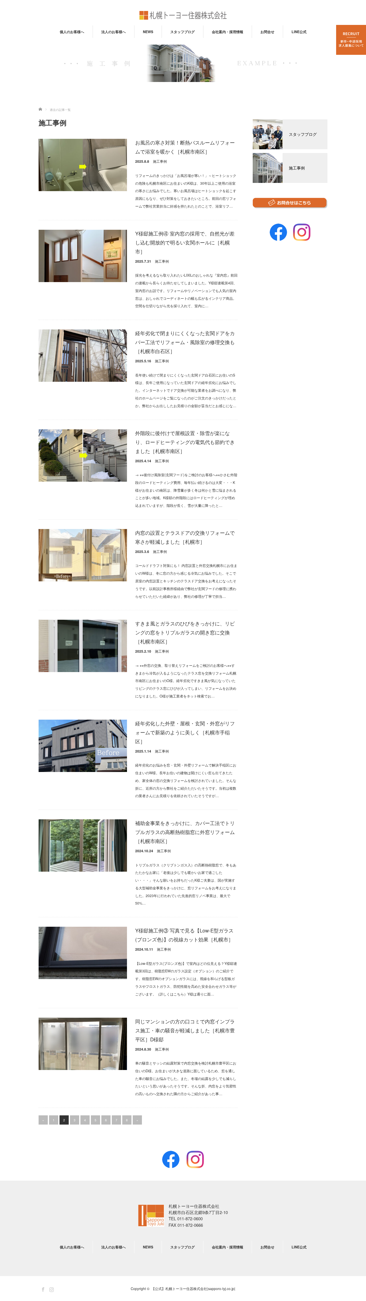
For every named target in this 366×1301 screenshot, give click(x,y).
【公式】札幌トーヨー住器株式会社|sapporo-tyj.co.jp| (151, 1216)
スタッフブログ (182, 31)
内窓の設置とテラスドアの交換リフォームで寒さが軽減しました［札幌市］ (185, 537)
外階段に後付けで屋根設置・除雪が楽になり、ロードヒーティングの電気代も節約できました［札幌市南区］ (185, 442)
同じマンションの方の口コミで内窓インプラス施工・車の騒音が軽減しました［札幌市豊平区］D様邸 (185, 1030)
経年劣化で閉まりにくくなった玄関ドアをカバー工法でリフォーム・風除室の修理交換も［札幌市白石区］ (185, 342)
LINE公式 (299, 31)
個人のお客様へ (72, 31)
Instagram (301, 232)
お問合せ (267, 31)
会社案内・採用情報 (227, 31)
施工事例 (160, 161)
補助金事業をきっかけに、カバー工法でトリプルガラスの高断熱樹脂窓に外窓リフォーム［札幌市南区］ (185, 831)
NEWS (148, 31)
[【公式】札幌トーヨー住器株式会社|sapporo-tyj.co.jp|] (183, 15)
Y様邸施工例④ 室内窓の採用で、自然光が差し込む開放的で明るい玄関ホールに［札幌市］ (185, 242)
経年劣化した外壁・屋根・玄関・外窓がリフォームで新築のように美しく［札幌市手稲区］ (185, 732)
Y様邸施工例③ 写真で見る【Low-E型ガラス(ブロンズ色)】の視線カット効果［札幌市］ (184, 935)
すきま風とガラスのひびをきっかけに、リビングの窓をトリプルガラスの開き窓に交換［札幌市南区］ (185, 632)
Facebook (278, 232)
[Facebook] (171, 1159)
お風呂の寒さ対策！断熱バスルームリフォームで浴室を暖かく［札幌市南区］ (185, 147)
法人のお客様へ (113, 31)
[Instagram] (195, 1159)
